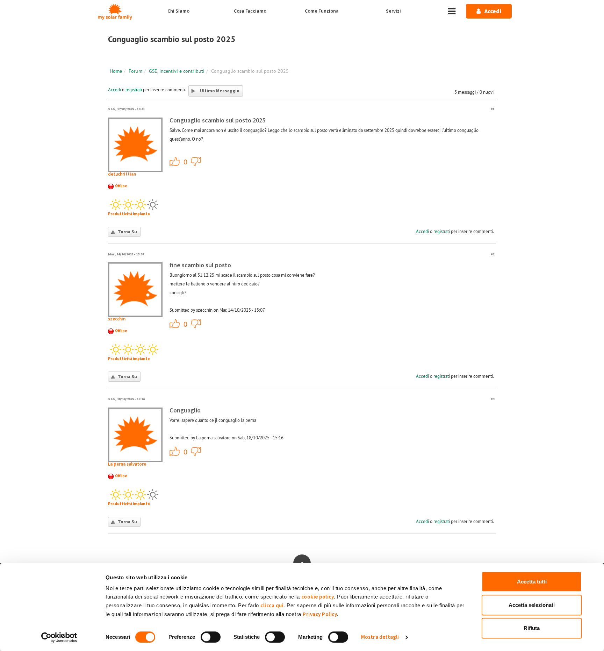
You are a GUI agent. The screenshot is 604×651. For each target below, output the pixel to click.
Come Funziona (322, 11)
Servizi (393, 11)
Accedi (114, 89)
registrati (133, 89)
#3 (492, 399)
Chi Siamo (178, 11)
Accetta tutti (532, 582)
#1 (492, 109)
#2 (492, 254)
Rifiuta (532, 628)
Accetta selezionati (532, 605)
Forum (135, 71)
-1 (196, 161)
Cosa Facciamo (250, 11)
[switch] (211, 637)
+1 (175, 161)
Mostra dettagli (380, 637)
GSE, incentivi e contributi (176, 71)
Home (116, 71)
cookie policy (317, 597)
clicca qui (271, 605)
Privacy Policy (320, 614)
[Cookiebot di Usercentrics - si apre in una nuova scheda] (59, 637)
